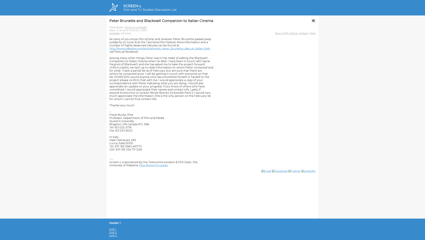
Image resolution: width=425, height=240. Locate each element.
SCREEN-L (132, 6)
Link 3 (113, 235)
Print (313, 33)
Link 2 (113, 232)
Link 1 (112, 229)
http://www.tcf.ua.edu (153, 165)
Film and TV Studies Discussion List (150, 10)
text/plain (114, 33)
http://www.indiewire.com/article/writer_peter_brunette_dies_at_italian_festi (159, 48)
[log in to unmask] (135, 27)
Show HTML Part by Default (291, 33)
